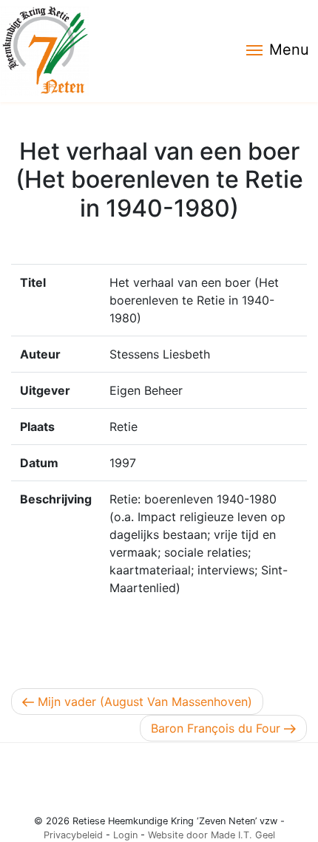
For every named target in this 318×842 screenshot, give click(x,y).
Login (125, 835)
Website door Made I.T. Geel (211, 835)
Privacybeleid (73, 835)
